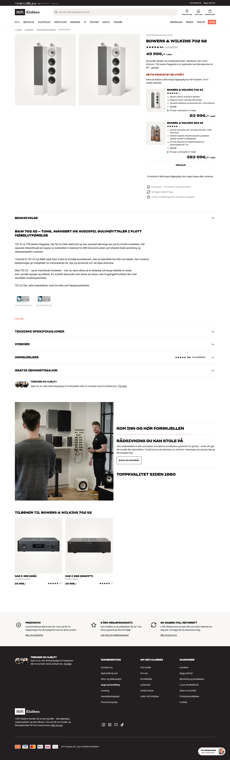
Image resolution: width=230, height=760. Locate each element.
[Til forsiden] (27, 12)
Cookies (183, 702)
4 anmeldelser (171, 47)
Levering (105, 690)
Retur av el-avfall (188, 690)
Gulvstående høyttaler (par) (159, 35)
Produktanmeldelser (189, 696)
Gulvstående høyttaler (46, 29)
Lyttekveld (145, 685)
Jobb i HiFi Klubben (149, 696)
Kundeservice (195, 3)
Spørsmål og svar (109, 673)
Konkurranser (147, 690)
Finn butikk (145, 667)
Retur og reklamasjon (111, 679)
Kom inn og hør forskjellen (150, 434)
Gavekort (184, 667)
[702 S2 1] (45, 70)
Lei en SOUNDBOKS (189, 685)
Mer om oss (57, 725)
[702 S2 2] (109, 70)
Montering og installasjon (192, 679)
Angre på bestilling (110, 685)
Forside (18, 29)
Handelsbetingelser (110, 696)
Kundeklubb (146, 679)
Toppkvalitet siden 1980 (146, 459)
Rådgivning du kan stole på (150, 446)
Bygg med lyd (209, 3)
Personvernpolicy (109, 702)
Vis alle (181, 165)
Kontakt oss (107, 667)
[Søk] (56, 12)
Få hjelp (122, 386)
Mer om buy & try (169, 635)
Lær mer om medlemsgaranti (115, 635)
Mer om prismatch (34, 635)
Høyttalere (29, 29)
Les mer (55, 3)
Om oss (144, 673)
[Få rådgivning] (221, 751)
